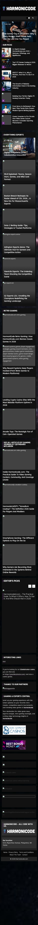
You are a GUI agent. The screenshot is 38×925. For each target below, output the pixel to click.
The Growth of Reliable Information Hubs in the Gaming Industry (6, 86)
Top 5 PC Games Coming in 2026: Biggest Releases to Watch (6, 63)
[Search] (33, 18)
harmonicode (28, 707)
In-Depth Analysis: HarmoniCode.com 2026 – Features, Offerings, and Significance (6, 52)
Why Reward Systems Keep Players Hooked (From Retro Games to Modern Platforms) (19, 355)
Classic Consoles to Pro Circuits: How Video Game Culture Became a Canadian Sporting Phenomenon (6, 120)
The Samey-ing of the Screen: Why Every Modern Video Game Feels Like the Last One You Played (18, 36)
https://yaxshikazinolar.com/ (15, 674)
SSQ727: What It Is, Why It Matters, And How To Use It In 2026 (6, 75)
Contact (24, 855)
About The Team (15, 855)
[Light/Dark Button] (28, 18)
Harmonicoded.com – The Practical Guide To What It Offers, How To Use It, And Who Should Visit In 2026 (19, 596)
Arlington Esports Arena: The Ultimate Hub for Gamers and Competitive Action (17, 249)
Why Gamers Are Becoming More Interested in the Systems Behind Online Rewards (19, 554)
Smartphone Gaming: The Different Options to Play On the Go (19, 525)
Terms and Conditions (26, 852)
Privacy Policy (13, 852)
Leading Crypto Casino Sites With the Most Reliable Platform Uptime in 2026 (19, 387)
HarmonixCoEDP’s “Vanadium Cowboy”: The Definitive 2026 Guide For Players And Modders (19, 494)
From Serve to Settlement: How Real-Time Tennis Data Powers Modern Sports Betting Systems (6, 108)
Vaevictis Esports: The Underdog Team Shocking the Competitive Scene (18, 274)
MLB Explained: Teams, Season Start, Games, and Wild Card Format (17, 176)
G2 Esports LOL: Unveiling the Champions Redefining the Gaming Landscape (17, 298)
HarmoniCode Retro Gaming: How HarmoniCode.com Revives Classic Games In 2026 (19, 324)
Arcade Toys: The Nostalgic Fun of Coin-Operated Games (19, 419)
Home (5, 852)
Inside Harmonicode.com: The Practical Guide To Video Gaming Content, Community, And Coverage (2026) (19, 459)
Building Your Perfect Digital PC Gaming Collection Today (6, 97)
